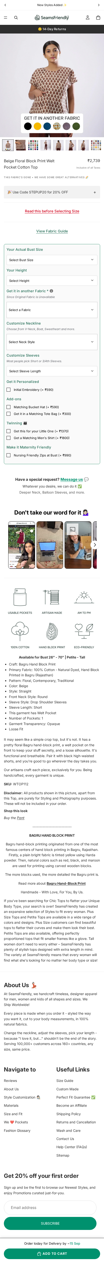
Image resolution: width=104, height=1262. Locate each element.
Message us (71, 479)
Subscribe (50, 1223)
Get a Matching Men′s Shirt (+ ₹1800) (42, 438)
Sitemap (62, 1155)
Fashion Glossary (17, 1130)
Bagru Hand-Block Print (66, 883)
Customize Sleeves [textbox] (34, 358)
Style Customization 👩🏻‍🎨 (22, 1097)
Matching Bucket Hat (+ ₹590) (36, 407)
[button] (21, 545)
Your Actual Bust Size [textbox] (25, 249)
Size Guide (64, 1081)
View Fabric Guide (52, 231)
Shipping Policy (68, 1114)
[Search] (16, 17)
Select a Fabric (20, 310)
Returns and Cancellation (76, 1122)
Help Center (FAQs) (71, 1147)
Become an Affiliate (71, 1106)
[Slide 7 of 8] (83, 145)
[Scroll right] (94, 545)
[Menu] (5, 17)
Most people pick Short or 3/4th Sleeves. (34, 361)
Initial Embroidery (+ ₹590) (33, 390)
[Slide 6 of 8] (71, 145)
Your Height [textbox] (17, 270)
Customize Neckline (41, 326)
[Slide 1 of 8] (8, 145)
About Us (11, 1089)
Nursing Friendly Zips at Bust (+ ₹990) (42, 455)
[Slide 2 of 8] (20, 145)
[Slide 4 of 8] (45, 145)
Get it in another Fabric (50, 293)
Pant (20, 818)
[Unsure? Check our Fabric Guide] (51, 291)
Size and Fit (13, 1114)
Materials (11, 1106)
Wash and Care (68, 1130)
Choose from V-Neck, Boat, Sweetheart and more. (41, 329)
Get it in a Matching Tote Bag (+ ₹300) (42, 414)
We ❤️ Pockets (16, 1122)
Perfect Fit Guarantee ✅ (75, 1097)
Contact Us (65, 1139)
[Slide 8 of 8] (96, 145)
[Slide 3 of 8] (33, 145)
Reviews (10, 1081)
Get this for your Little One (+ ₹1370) (41, 431)
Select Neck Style (22, 342)
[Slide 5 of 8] (58, 145)
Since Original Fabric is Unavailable (31, 297)
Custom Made (67, 1089)
